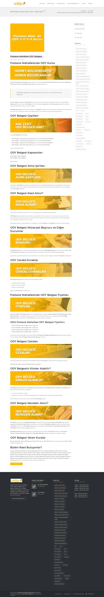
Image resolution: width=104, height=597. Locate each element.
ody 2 (87, 113)
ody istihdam (79, 135)
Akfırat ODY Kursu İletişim (82, 91)
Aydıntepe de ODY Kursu (81, 94)
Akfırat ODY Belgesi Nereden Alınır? (82, 82)
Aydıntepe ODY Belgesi (81, 105)
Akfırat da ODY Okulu (81, 54)
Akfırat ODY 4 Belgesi (81, 70)
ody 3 (87, 116)
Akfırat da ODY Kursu (81, 48)
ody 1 (82, 110)
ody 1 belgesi (79, 113)
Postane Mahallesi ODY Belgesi (26, 56)
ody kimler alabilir (80, 138)
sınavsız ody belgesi (81, 149)
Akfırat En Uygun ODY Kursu (82, 57)
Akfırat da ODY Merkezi (81, 51)
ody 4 (87, 119)
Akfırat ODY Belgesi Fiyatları (83, 79)
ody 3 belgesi (79, 119)
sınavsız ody (79, 146)
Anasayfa (84, 11)
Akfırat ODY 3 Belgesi (81, 68)
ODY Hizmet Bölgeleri (17, 59)
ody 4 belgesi (79, 121)
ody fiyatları (79, 132)
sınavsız (88, 143)
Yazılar (90, 11)
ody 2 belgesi (79, 116)
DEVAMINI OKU (16, 463)
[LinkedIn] (91, 594)
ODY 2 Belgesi (78, 37)
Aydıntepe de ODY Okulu (81, 99)
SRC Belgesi (58, 594)
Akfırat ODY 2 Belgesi (81, 65)
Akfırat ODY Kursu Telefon (82, 88)
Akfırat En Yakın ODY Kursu (82, 59)
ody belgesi (79, 124)
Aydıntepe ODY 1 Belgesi (81, 102)
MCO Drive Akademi (28, 594)
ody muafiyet (88, 141)
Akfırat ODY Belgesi (80, 73)
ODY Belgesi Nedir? (80, 28)
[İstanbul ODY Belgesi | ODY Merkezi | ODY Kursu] (19, 3)
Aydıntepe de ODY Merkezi (82, 96)
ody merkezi (79, 141)
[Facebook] (86, 594)
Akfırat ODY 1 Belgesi (81, 62)
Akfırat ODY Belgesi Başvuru (83, 76)
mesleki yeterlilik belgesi (82, 107)
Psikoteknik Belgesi (78, 594)
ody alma (88, 121)
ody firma (87, 130)
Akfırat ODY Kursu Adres (82, 85)
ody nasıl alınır (79, 143)
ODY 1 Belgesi (78, 33)
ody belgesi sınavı (80, 127)
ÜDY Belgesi (67, 594)
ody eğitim (78, 130)
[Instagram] (93, 594)
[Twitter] (88, 594)
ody (77, 110)
